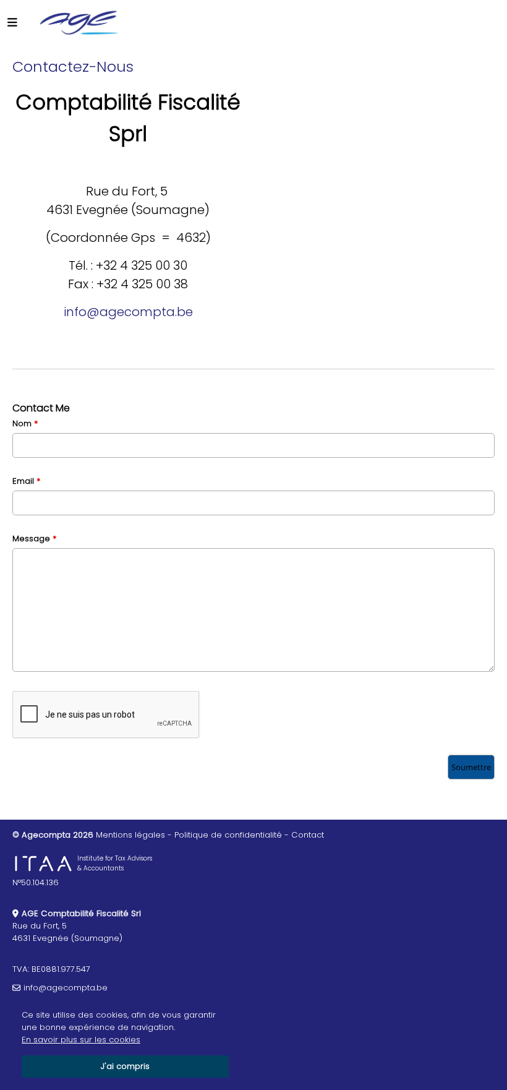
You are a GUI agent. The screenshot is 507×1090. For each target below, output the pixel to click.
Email (26, 481)
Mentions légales (130, 835)
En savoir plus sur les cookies (81, 1039)
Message (34, 538)
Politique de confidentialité (228, 835)
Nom (25, 423)
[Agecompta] (78, 21)
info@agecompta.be (128, 311)
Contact (307, 835)
